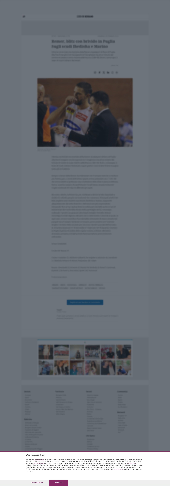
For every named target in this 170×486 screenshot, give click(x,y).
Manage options (37, 483)
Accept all (58, 483)
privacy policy (118, 469)
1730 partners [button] (39, 460)
